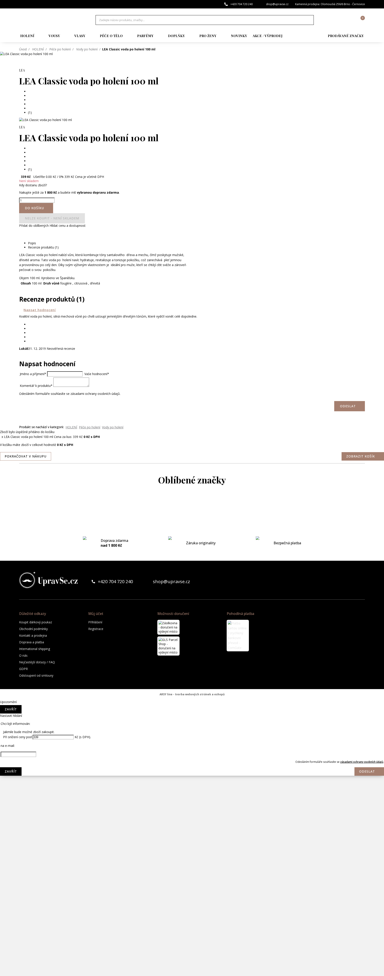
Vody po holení (87, 49)
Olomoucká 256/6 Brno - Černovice (343, 4)
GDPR (23, 669)
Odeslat (367, 771)
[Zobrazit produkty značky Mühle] (192, 807)
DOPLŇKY (176, 36)
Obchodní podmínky (33, 629)
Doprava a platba (31, 642)
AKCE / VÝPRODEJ (267, 36)
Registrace (95, 629)
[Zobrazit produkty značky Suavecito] (192, 931)
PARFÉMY (145, 36)
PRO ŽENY (207, 36)
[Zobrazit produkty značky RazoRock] (192, 860)
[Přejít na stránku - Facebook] (353, 581)
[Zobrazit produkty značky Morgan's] (192, 754)
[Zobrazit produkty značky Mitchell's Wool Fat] (192, 736)
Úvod (23, 49)
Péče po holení (60, 49)
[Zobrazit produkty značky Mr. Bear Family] (192, 772)
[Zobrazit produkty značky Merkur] (192, 718)
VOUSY (54, 36)
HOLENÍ (27, 36)
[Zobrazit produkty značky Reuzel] (192, 878)
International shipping (34, 649)
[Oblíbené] (337, 20)
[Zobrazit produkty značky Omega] (192, 825)
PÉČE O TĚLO (111, 36)
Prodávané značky (346, 36)
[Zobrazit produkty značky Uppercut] (192, 967)
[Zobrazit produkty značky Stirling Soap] (192, 914)
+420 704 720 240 (241, 4)
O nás (23, 655)
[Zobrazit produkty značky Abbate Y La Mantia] (192, 505)
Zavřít (11, 709)
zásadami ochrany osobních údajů (361, 762)
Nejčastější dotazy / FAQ (37, 662)
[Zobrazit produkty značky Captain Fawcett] (192, 523)
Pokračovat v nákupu (25, 456)
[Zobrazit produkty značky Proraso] (192, 843)
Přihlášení (95, 622)
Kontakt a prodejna (33, 635)
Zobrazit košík (360, 456)
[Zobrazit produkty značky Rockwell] (192, 896)
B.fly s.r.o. (48, 20)
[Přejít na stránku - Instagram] (361, 581)
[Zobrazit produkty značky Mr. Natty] (192, 789)
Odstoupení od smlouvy (36, 675)
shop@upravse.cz (277, 4)
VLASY (79, 36)
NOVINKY (239, 36)
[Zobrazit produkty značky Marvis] (192, 701)
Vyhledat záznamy (309, 20)
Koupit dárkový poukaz (35, 622)
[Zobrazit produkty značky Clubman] (192, 558)
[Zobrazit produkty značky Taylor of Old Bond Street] (192, 949)
